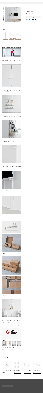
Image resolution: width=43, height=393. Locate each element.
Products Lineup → (19, 325)
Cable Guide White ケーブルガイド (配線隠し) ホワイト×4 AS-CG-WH (16, 370)
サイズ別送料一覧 (32, 13)
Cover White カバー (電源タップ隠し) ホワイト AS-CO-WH (36, 370)
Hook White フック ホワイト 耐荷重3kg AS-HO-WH (6, 370)
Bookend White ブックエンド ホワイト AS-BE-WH (26, 370)
